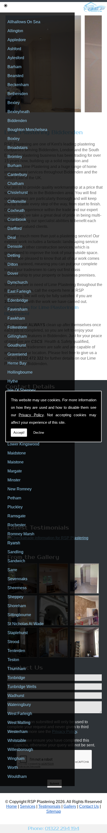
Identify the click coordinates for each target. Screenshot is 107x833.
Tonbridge (16, 678)
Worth (12, 767)
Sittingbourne (19, 615)
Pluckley (15, 507)
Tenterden (16, 651)
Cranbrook (16, 219)
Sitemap (53, 811)
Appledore (16, 40)
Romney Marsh (20, 534)
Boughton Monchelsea (27, 130)
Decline (38, 432)
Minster (13, 480)
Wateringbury (19, 704)
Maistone (15, 462)
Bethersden (17, 94)
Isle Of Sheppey (21, 390)
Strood (13, 642)
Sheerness (17, 588)
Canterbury (17, 174)
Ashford (14, 49)
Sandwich (16, 561)
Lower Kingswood (23, 444)
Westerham (17, 731)
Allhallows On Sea (23, 22)
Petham (14, 498)
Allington (15, 31)
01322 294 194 (62, 828)
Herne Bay (16, 363)
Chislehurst (17, 192)
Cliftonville (16, 201)
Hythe (12, 381)
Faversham (17, 309)
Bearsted (15, 76)
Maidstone (16, 453)
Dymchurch (17, 282)
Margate (14, 471)
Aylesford (15, 58)
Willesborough (20, 749)
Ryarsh (13, 543)
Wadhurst (15, 696)
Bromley (14, 156)
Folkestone (17, 327)
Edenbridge (17, 300)
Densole (14, 246)
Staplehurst (17, 633)
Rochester (16, 525)
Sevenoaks (17, 579)
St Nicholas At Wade (25, 624)
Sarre (12, 570)
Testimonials (49, 806)
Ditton (12, 264)
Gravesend (17, 354)
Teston (13, 660)
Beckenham (18, 85)
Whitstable (16, 740)
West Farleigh (19, 713)
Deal (11, 237)
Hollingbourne (20, 372)
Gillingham (17, 336)
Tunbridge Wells (21, 687)
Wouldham (17, 776)
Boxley (13, 139)
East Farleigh (19, 291)
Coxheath (16, 210)
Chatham (15, 183)
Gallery (69, 806)
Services (27, 806)
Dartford (14, 228)
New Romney (19, 489)
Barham (14, 67)
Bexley (13, 103)
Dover (12, 273)
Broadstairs (17, 147)
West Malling (18, 722)
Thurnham (16, 669)
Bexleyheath (18, 112)
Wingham (15, 758)
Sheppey (15, 597)
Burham (14, 165)
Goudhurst (16, 345)
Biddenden (17, 121)
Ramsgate (16, 516)
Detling (13, 255)
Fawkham (16, 318)
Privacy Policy (31, 415)
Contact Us (89, 806)
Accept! (19, 432)
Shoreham (16, 606)
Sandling (15, 552)
